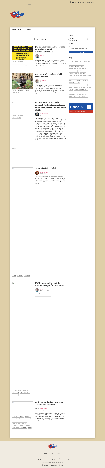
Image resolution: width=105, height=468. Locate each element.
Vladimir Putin (16, 427)
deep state (21, 416)
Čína (84, 87)
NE (71, 46)
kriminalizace (16, 392)
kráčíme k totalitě (77, 78)
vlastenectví (23, 427)
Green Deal (89, 87)
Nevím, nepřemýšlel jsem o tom (79, 48)
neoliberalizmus (16, 423)
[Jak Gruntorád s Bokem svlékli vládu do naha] (22, 81)
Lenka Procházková (44, 172)
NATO (82, 66)
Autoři (20, 30)
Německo (76, 89)
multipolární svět (22, 421)
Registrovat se (90, 2)
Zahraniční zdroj (43, 408)
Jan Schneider (43, 80)
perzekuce (27, 392)
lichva (22, 392)
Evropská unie (75, 63)
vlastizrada (77, 92)
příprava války (83, 68)
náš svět (30, 421)
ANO (72, 44)
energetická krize (87, 75)
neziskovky (24, 423)
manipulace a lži (16, 117)
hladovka (27, 90)
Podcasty (45, 465)
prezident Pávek (72, 99)
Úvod (14, 30)
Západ (29, 427)
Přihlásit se (83, 2)
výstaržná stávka (17, 66)
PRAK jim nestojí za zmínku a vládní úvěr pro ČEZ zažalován (49, 284)
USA (70, 63)
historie (71, 89)
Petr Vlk (42, 55)
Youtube (54, 465)
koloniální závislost (73, 68)
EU (30, 416)
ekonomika (82, 73)
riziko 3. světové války (83, 96)
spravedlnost (72, 94)
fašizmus (84, 85)
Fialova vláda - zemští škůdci (75, 75)
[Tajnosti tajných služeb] (22, 220)
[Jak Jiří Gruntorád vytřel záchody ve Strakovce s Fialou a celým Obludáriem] (22, 53)
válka (89, 61)
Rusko (21, 425)
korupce (90, 85)
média (70, 78)
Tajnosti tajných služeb (45, 168)
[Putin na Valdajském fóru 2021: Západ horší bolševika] (22, 408)
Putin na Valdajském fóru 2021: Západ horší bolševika (49, 403)
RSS (61, 465)
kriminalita (25, 390)
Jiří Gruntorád (16, 92)
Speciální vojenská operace (75, 85)
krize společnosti (73, 70)
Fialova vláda (20, 61)
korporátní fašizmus (17, 418)
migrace (14, 421)
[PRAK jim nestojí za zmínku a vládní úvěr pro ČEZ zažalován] (22, 335)
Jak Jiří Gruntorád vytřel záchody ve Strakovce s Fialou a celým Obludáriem (50, 49)
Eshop (27, 30)
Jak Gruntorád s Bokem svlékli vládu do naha (48, 75)
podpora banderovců (74, 73)
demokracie (84, 80)
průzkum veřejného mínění (18, 63)
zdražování (15, 394)
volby (70, 87)
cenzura (15, 390)
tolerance (26, 425)
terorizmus (27, 275)
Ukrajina (71, 61)
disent (14, 61)
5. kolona (15, 416)
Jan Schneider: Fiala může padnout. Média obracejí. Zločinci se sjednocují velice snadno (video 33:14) (50, 106)
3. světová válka (72, 96)
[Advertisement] (61, 15)
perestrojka (15, 425)
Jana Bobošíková (44, 113)
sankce (89, 92)
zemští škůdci (25, 66)
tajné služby (20, 275)
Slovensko (83, 92)
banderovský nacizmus (74, 66)
